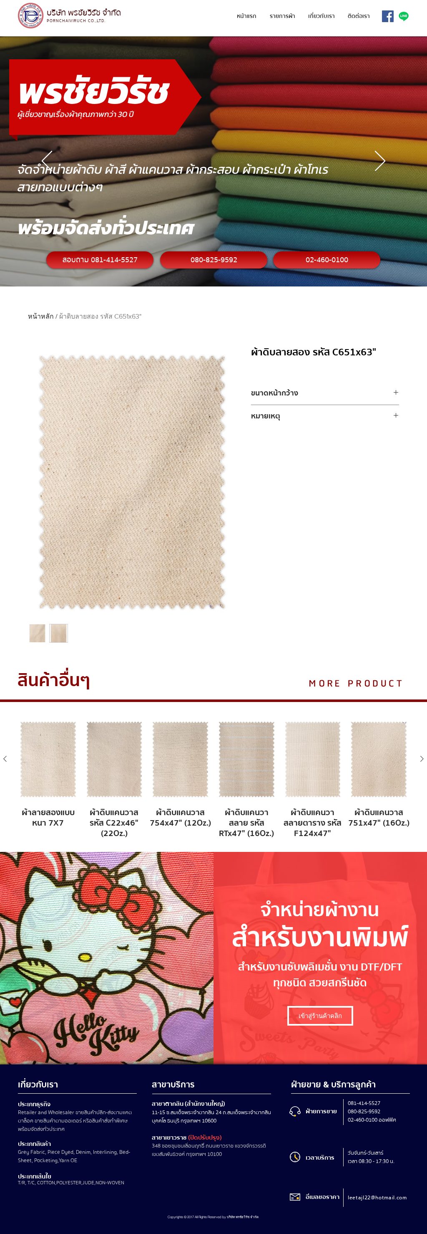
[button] (282, 16)
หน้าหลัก (41, 316)
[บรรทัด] (403, 16)
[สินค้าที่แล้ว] (5, 759)
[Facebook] (388, 16)
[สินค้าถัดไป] (422, 759)
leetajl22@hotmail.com (377, 1197)
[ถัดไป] (380, 161)
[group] (213, 778)
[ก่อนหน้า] (47, 161)
